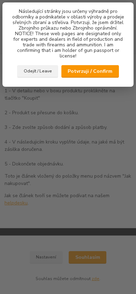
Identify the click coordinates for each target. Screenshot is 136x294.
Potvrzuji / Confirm (90, 71)
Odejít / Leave (38, 71)
